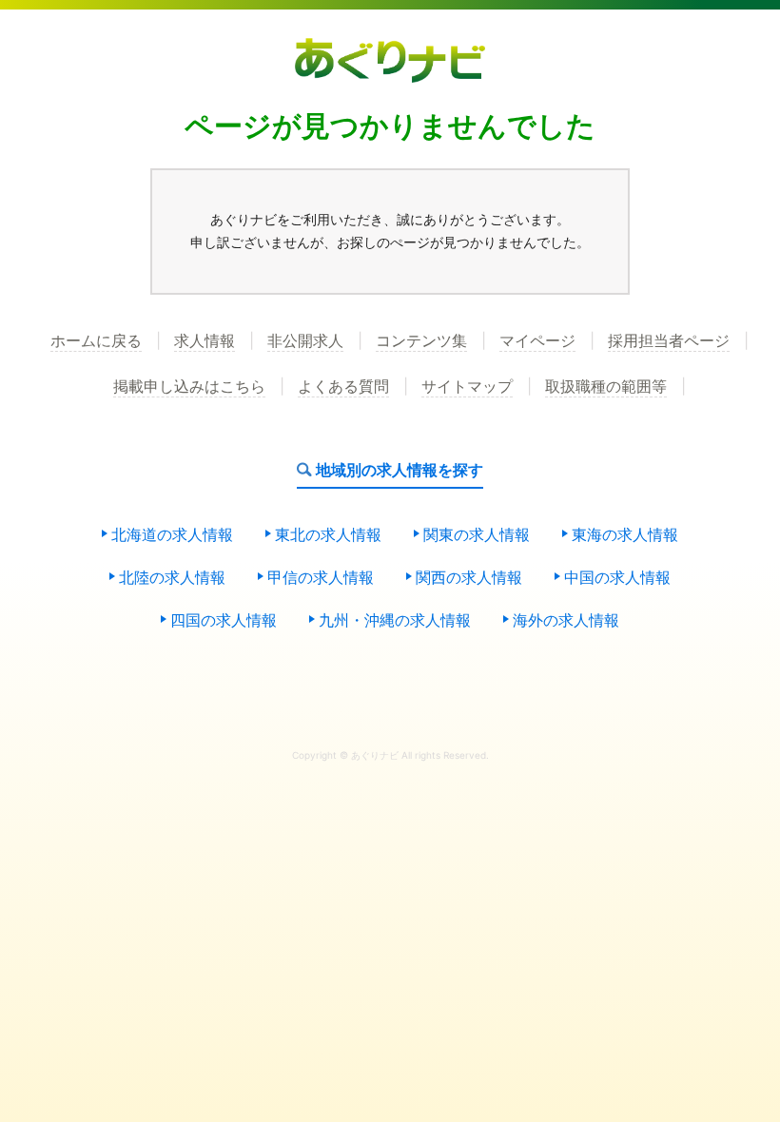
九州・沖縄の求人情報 (395, 620)
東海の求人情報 (625, 535)
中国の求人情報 (617, 578)
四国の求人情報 (223, 620)
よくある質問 (343, 387)
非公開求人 (305, 341)
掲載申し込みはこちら (189, 387)
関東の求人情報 (476, 535)
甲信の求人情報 (320, 578)
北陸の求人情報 (172, 578)
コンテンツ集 (421, 341)
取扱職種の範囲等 (606, 387)
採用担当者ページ (669, 341)
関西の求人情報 (469, 578)
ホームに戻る (96, 341)
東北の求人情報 (328, 535)
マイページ (537, 341)
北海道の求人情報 (172, 535)
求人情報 (204, 341)
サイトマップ (467, 387)
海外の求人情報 (566, 620)
